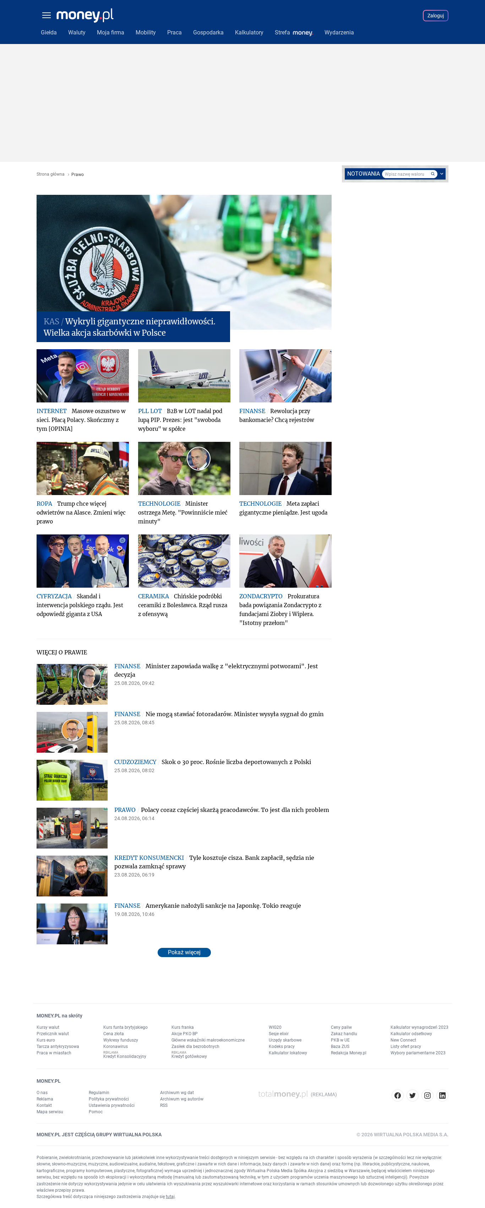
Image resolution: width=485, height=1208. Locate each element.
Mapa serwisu (50, 1111)
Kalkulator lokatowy (288, 1052)
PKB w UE (340, 1040)
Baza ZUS (340, 1046)
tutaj (170, 1196)
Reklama (45, 1099)
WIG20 (275, 1027)
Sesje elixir (279, 1033)
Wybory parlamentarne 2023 (418, 1052)
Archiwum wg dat (177, 1092)
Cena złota (113, 1033)
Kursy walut (48, 1027)
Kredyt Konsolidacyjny (124, 1056)
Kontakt (44, 1105)
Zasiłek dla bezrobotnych (195, 1046)
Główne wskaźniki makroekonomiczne (208, 1040)
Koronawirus (115, 1046)
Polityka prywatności (109, 1099)
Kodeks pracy (282, 1046)
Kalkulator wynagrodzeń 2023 (419, 1027)
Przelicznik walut (53, 1033)
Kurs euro (46, 1040)
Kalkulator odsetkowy (411, 1033)
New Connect (403, 1040)
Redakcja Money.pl (348, 1052)
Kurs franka (182, 1027)
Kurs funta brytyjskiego (125, 1027)
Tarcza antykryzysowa (58, 1046)
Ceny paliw (341, 1027)
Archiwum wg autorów (181, 1099)
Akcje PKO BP (184, 1033)
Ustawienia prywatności (112, 1105)
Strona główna (51, 174)
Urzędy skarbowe (285, 1040)
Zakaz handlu (344, 1033)
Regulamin (99, 1092)
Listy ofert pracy (406, 1046)
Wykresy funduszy (120, 1040)
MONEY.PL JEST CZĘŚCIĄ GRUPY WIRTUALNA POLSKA (99, 1134)
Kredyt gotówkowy (189, 1056)
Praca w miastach (54, 1052)
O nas (42, 1092)
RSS (164, 1105)
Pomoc (96, 1111)
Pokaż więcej (184, 952)
